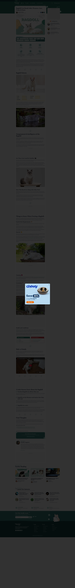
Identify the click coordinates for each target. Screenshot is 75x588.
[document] (37, 294)
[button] (48, 284)
